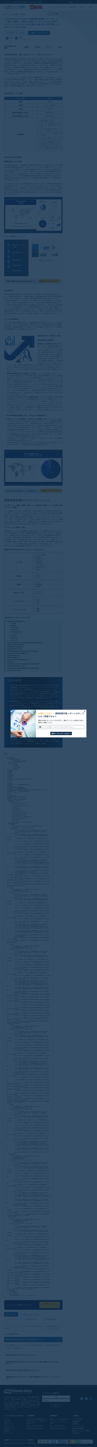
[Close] (84, 711)
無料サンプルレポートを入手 (60, 733)
